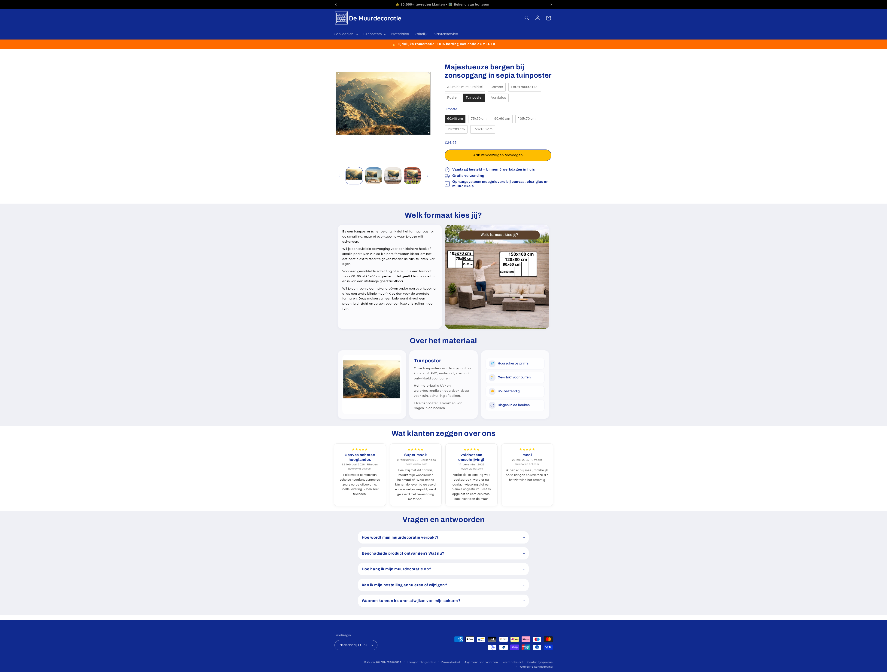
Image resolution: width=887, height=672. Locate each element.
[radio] (465, 87)
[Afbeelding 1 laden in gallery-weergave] (354, 175)
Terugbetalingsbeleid (421, 662)
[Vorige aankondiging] (336, 4)
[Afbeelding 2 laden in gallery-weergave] (373, 175)
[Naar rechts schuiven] (427, 176)
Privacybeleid (450, 662)
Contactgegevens (540, 662)
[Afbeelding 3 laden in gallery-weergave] (392, 175)
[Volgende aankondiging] (551, 4)
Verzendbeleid (513, 662)
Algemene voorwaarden (481, 662)
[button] (345, 34)
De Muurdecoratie (388, 661)
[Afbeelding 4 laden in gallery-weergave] (412, 175)
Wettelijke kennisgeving (536, 667)
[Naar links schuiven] (339, 176)
